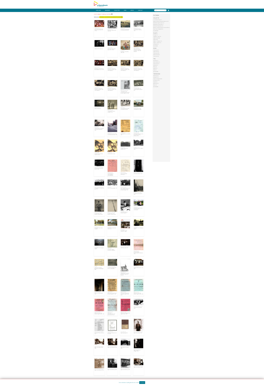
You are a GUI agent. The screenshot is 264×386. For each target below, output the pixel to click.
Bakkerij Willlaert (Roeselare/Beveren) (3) (160, 21)
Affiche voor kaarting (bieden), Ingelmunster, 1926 (138, 293)
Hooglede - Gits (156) (157, 36)
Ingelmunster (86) (156, 38)
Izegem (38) (155, 39)
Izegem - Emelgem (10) (157, 41)
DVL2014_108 (96, 127)
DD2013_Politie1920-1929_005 (99, 346)
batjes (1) (155, 69)
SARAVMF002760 (97, 87)
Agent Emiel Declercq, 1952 (112, 369)
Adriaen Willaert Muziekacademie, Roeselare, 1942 (138, 252)
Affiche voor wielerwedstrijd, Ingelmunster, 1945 (125, 313)
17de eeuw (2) (156, 50)
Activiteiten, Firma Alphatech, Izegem (124, 231)
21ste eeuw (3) (156, 56)
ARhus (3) (155, 66)
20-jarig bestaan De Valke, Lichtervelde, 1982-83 (125, 109)
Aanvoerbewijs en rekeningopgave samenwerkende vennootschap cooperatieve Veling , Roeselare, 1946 (112, 175)
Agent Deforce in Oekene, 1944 (125, 348)
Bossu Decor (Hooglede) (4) (158, 29)
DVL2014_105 (136, 27)
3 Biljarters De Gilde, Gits (99, 48)
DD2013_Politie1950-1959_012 (112, 368)
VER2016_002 (109, 248)
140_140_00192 (97, 152)
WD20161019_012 (110, 172)
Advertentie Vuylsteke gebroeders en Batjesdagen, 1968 (99, 268)
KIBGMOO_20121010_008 (111, 266)
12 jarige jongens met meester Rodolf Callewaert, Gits (138, 89)
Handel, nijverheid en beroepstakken (110, 17)
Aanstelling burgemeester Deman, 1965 (99, 169)
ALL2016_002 (109, 226)
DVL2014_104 (109, 132)
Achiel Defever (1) (156, 62)
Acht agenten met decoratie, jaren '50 (99, 188)
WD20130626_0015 (123, 272)
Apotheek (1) (155, 65)
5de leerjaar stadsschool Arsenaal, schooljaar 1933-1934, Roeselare (112, 69)
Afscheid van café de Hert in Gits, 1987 (112, 333)
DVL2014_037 (123, 50)
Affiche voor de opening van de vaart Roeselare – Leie (112, 293)
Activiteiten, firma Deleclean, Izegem (138, 228)
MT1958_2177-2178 (136, 147)
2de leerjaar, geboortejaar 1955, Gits (112, 30)
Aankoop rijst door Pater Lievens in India (99, 154)
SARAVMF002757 (123, 67)
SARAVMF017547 (97, 107)
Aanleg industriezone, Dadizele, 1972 (124, 149)
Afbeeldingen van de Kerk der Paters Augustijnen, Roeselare (125, 274)
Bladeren (107, 10)
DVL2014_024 (136, 107)
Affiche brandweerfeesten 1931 (99, 293)
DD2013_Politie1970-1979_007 (138, 306)
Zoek (125, 10)
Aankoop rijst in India (111, 153)
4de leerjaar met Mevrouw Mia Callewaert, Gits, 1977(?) (99, 69)
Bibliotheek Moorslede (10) (158, 25)
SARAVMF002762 (136, 47)
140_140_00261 (123, 147)
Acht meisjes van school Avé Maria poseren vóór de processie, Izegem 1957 (125, 189)
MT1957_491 (109, 187)
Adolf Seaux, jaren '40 (124, 247)
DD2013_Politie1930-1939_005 (138, 331)
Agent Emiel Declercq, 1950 (99, 370)
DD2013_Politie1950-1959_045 (99, 187)
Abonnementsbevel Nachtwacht (124, 174)
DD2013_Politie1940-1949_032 (125, 246)
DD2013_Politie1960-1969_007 (99, 167)
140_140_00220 (110, 152)
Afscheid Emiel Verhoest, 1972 (138, 308)
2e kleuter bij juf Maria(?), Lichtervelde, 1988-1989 (125, 30)
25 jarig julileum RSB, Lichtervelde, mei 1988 (137, 109)
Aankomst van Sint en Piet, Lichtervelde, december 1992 (112, 134)
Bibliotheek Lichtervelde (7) (158, 24)
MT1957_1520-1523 (123, 187)
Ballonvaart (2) (155, 83)
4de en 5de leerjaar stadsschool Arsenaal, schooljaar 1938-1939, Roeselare (137, 50)
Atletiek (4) (155, 81)
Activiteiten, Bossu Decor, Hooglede (99, 228)
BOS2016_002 (96, 226)
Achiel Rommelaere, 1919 (138, 173)
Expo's (132, 10)
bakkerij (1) (155, 68)
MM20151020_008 (123, 292)
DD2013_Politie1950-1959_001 (99, 369)
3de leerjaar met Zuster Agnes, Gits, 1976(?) (112, 49)
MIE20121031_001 (136, 87)
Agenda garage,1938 (124, 332)
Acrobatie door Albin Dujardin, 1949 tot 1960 (99, 214)
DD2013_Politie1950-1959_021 (125, 368)
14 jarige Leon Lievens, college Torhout (111, 112)
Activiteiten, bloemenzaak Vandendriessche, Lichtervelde (138, 208)
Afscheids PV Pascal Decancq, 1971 (99, 333)
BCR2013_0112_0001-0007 (98, 212)
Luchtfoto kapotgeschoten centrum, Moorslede (112, 268)
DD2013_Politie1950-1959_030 (112, 346)
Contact (140, 10)
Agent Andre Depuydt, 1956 (112, 347)
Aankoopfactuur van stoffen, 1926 (125, 134)
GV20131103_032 (97, 67)
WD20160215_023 (136, 251)
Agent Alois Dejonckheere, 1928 (99, 348)
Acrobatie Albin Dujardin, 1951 (138, 194)
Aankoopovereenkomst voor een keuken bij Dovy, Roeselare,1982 (138, 134)
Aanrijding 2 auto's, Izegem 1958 (138, 149)
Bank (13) (155, 85)
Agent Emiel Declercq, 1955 (125, 369)
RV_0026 (96, 266)
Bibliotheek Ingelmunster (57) (158, 22)
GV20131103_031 (110, 47)
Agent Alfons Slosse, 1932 (138, 332)
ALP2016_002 (123, 229)
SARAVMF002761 (110, 87)
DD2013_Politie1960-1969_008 (138, 366)
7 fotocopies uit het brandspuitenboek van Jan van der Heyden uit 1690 (125, 92)
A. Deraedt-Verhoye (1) (157, 19)
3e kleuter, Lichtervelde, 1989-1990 (125, 52)
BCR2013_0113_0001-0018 (111, 212)
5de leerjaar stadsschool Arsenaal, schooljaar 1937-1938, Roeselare (112, 89)
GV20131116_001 (97, 47)
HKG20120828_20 (136, 266)
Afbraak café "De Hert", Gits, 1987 (138, 268)
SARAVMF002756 (110, 67)
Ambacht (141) (156, 77)
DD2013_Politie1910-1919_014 (138, 172)
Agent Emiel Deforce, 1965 (138, 367)
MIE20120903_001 (110, 331)
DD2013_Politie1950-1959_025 (138, 349)
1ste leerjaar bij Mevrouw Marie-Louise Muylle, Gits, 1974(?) (99, 29)
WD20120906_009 (123, 331)
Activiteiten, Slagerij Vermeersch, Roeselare (111, 250)
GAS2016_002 (96, 246)
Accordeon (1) (155, 60)
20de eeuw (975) (156, 54)
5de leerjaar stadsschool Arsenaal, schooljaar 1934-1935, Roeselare (125, 69)
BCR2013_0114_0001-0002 (137, 192)
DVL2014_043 (123, 107)
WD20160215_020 (136, 132)
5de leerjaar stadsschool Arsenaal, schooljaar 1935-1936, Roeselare (138, 69)
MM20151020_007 (136, 292)
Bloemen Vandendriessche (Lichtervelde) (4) (161, 27)
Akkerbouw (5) (156, 75)
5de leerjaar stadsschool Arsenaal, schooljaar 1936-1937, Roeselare (99, 89)
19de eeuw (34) (156, 53)
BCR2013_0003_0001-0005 (124, 90)
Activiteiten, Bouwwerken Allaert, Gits (112, 228)
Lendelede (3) (155, 44)
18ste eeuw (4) (156, 51)
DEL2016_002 (136, 226)
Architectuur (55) (156, 80)
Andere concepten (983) (157, 78)
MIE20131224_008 (110, 110)
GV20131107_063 (110, 29)
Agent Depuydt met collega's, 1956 (137, 350)
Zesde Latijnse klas (98, 108)
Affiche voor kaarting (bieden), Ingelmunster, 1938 (99, 313)
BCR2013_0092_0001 (97, 292)
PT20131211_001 (123, 132)
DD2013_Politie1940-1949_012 (125, 346)
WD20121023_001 (123, 172)
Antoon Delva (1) (156, 63)
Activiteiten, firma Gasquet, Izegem (99, 248)
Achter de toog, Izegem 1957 (112, 188)
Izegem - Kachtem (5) (157, 42)
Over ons (98, 10)
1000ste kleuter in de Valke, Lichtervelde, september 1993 (99, 129)
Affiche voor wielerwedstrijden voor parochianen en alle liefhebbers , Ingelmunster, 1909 (112, 314)
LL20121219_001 (110, 292)
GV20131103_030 (97, 27)
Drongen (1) (155, 34)
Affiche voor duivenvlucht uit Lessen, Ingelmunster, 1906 (125, 294)
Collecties (117, 10)
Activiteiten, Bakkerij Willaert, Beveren (124, 212)
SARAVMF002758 (136, 67)
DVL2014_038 (123, 28)
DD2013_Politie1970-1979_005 (99, 331)
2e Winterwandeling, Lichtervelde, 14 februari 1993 (138, 29)
